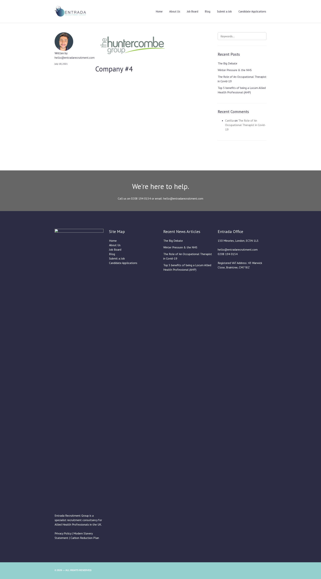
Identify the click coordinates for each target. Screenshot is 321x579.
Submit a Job (224, 11)
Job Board (192, 11)
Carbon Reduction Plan (85, 538)
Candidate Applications (252, 11)
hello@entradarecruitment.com (75, 57)
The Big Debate (227, 63)
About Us (174, 11)
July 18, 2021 (61, 63)
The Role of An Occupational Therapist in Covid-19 (245, 125)
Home (159, 11)
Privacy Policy (63, 533)
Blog (207, 11)
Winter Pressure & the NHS (235, 70)
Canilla (229, 120)
